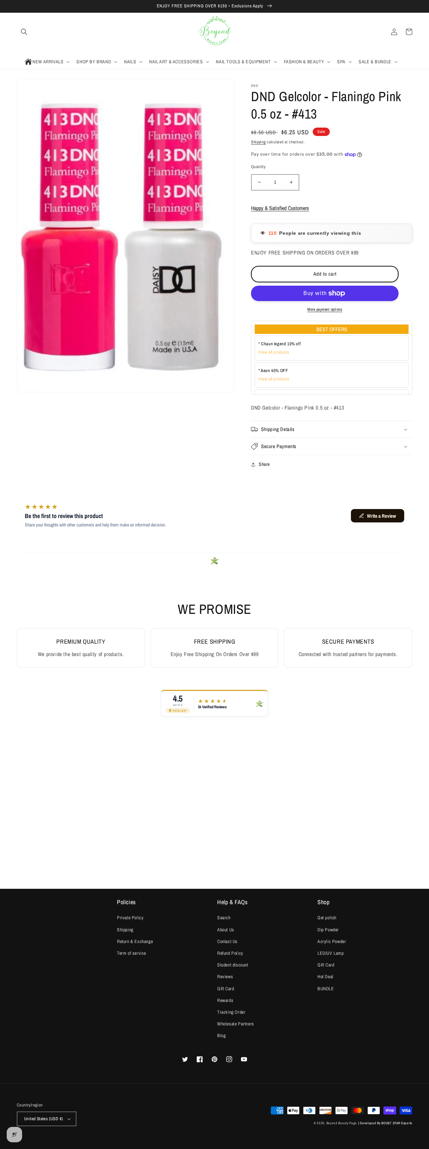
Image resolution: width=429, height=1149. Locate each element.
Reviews (225, 977)
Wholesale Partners (235, 1024)
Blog (221, 1035)
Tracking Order (231, 1012)
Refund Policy (230, 953)
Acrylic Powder (331, 941)
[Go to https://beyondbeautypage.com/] (214, 32)
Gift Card (225, 989)
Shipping (258, 142)
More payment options (324, 309)
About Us (225, 930)
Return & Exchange (135, 941)
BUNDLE (325, 989)
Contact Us (227, 941)
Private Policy (130, 918)
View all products (273, 352)
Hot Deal (325, 977)
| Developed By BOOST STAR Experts (385, 1123)
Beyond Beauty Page (341, 1123)
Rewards (225, 1000)
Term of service (131, 953)
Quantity (258, 166)
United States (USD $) (43, 1119)
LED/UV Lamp (330, 953)
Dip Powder (328, 930)
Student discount (232, 965)
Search (224, 918)
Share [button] (264, 464)
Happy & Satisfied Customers (280, 208)
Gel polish (326, 918)
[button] (24, 31)
